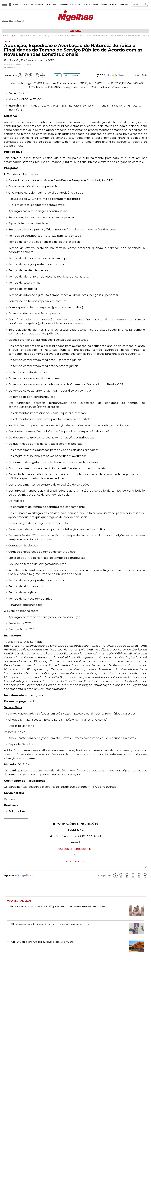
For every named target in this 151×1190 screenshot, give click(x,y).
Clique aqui (75, 861)
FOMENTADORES (91, 4)
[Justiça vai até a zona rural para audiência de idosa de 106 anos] (135, 947)
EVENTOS (124, 4)
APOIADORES (75, 4)
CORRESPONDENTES (108, 4)
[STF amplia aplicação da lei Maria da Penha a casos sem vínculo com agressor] (135, 929)
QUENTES (64, 4)
